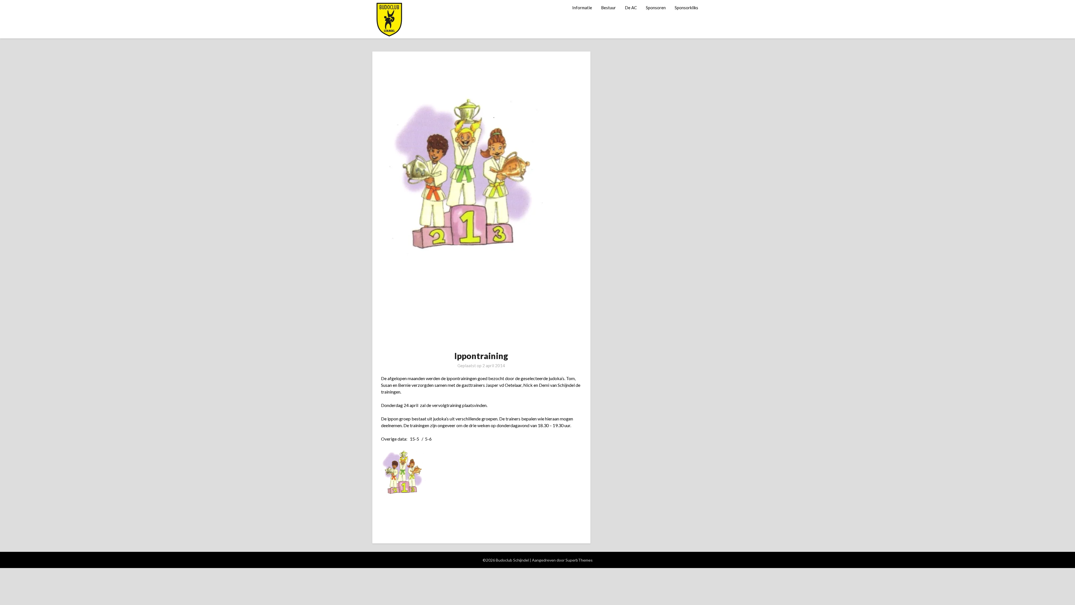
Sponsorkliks (686, 7)
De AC (631, 7)
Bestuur (608, 7)
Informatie (582, 7)
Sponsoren (656, 7)
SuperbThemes (579, 560)
